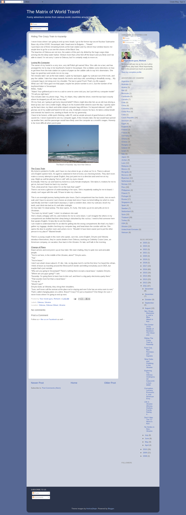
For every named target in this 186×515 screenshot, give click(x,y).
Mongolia (125, 172)
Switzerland (126, 211)
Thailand (124, 217)
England (124, 127)
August (148, 308)
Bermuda (125, 93)
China (123, 105)
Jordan (124, 160)
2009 (145, 453)
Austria (124, 87)
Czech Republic (127, 118)
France (124, 133)
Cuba (123, 115)
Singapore (125, 202)
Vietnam (124, 232)
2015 (145, 273)
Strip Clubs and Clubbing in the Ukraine (148, 363)
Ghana (124, 139)
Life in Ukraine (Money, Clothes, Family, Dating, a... (148, 408)
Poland (124, 193)
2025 (145, 243)
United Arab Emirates (129, 229)
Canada (124, 99)
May (147, 442)
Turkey (124, 220)
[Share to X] (84, 299)
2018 (145, 263)
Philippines (125, 190)
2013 (145, 279)
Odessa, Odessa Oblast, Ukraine (52, 305)
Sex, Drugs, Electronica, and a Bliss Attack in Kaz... (149, 316)
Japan (123, 157)
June (147, 438)
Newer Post (37, 382)
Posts (34, 24)
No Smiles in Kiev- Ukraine (149, 429)
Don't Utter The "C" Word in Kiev (148, 421)
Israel (123, 151)
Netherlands (126, 181)
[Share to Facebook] (86, 299)
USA (123, 223)
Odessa (40, 302)
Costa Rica (125, 112)
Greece (124, 142)
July (147, 435)
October (148, 300)
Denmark (125, 121)
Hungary (124, 145)
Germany (125, 136)
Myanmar (125, 178)
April (147, 445)
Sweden (124, 208)
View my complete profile (131, 72)
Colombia (125, 109)
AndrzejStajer (91, 509)
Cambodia (125, 96)
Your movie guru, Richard (135, 61)
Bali (122, 90)
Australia (124, 84)
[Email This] (79, 299)
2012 (145, 283)
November (149, 294)
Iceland (124, 148)
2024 (145, 246)
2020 (145, 256)
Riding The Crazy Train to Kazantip (148, 341)
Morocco (124, 175)
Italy (123, 154)
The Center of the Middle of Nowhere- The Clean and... (149, 330)
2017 (145, 266)
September (149, 303)
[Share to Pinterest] (89, 299)
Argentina (125, 81)
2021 (145, 253)
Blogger (111, 509)
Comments (36, 29)
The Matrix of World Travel (53, 11)
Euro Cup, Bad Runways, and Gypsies (149, 352)
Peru (123, 187)
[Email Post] (75, 299)
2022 (145, 249)
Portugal (124, 196)
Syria (123, 214)
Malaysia (125, 166)
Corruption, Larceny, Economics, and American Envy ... (149, 393)
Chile (123, 102)
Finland (124, 130)
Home (74, 382)
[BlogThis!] (82, 299)
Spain (123, 205)
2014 (145, 276)
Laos (123, 163)
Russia (124, 199)
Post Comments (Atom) (51, 388)
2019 (145, 259)
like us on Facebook (49, 319)
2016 (145, 269)
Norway (124, 184)
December (149, 289)
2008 (145, 456)
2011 (145, 286)
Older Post (110, 382)
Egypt (123, 124)
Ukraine (48, 302)
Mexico (124, 169)
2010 (145, 449)
